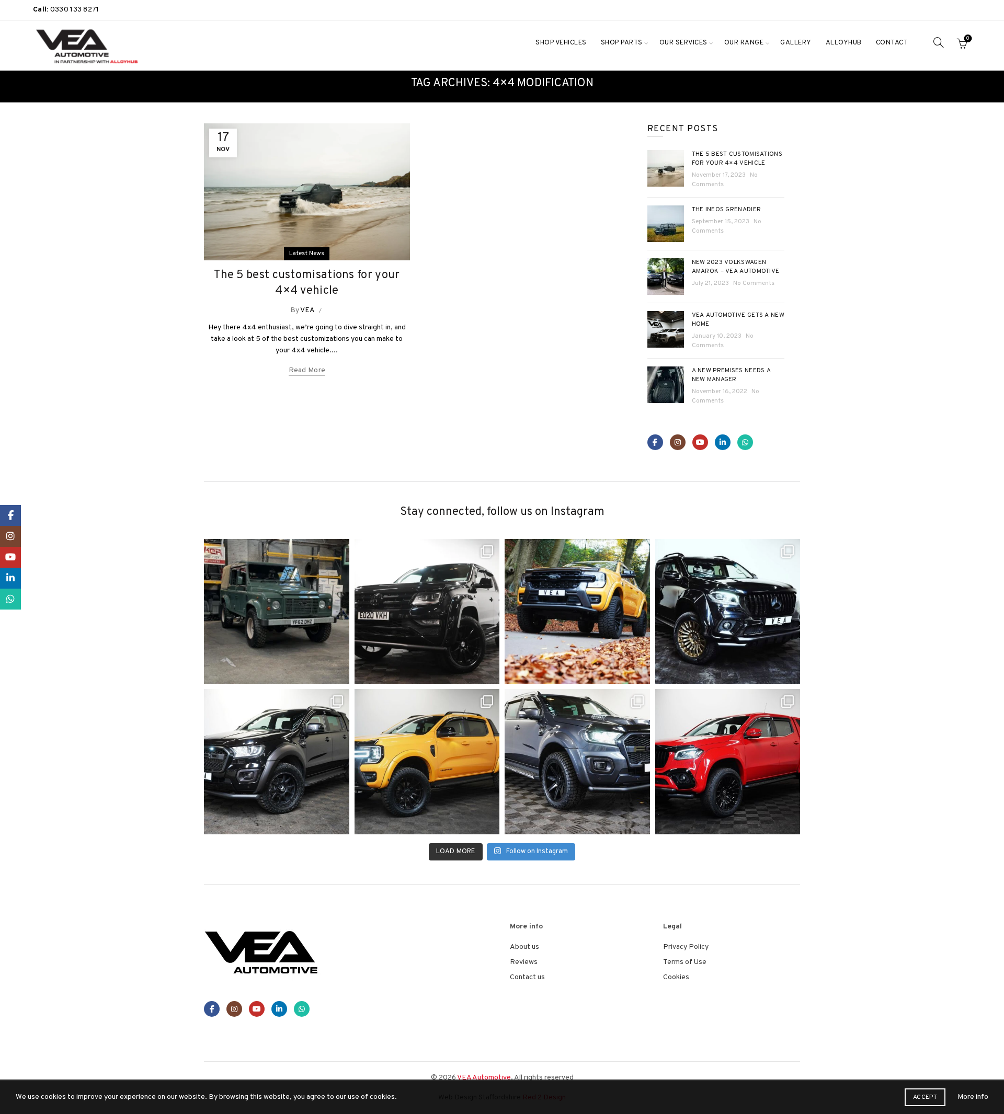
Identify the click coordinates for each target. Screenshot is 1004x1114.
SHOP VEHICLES (561, 43)
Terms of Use (684, 962)
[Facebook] (655, 442)
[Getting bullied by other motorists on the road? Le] (276, 761)
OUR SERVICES (683, 43)
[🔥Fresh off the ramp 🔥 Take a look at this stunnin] (728, 761)
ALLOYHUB (844, 43)
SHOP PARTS (622, 43)
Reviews (524, 962)
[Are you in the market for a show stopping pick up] (427, 761)
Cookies (676, 977)
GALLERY (796, 43)
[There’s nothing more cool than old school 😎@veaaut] (276, 611)
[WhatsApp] (745, 442)
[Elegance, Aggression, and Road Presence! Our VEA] (577, 761)
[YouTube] (700, 442)
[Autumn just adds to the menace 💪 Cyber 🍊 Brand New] (577, 611)
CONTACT (892, 43)
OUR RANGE (744, 43)
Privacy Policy (686, 947)
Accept (925, 1097)
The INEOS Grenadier (726, 209)
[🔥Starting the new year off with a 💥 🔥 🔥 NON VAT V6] (427, 611)
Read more (307, 370)
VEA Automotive (484, 1077)
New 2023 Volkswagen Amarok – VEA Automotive (736, 266)
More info (972, 1097)
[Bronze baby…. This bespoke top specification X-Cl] (728, 611)
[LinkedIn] (723, 442)
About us (524, 947)
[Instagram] (678, 442)
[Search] (938, 42)
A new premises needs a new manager (731, 375)
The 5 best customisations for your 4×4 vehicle (737, 158)
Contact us (527, 977)
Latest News (306, 253)
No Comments (753, 283)
